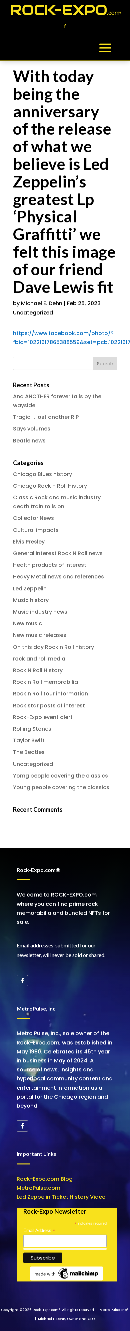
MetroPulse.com (38, 1188)
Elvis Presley (29, 541)
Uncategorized (33, 312)
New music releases (39, 635)
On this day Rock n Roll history (53, 647)
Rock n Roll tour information (50, 693)
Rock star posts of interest (49, 705)
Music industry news (40, 612)
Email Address (39, 1231)
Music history (31, 600)
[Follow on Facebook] (65, 26)
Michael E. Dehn (41, 303)
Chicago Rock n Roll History (50, 486)
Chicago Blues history (42, 474)
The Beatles (29, 752)
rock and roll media (39, 659)
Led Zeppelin (30, 588)
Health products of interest (49, 565)
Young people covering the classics (61, 787)
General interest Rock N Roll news (58, 553)
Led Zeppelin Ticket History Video (61, 1197)
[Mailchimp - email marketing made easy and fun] (66, 1278)
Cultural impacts (36, 530)
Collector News (33, 518)
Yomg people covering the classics (60, 776)
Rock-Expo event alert (43, 717)
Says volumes (31, 428)
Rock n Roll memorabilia (45, 682)
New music (27, 623)
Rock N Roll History (38, 670)
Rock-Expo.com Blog (45, 1179)
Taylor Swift (29, 740)
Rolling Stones (32, 729)
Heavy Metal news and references (58, 576)
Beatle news (29, 440)
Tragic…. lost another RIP (46, 417)
